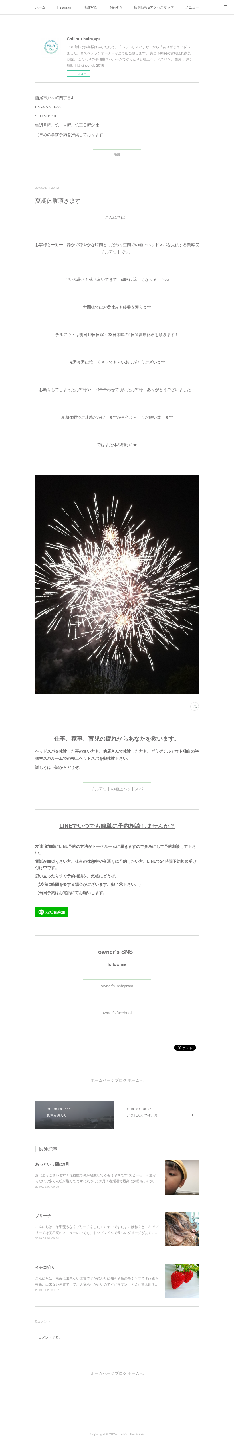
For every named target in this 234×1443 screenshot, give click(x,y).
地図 (117, 154)
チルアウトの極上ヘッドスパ (117, 788)
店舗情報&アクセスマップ (154, 7)
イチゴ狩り (45, 1267)
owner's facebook (117, 1012)
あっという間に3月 (52, 1164)
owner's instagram (117, 985)
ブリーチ (43, 1215)
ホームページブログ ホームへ (117, 1080)
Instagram (64, 7)
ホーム (40, 7)
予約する (115, 7)
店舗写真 (90, 7)
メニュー (192, 7)
